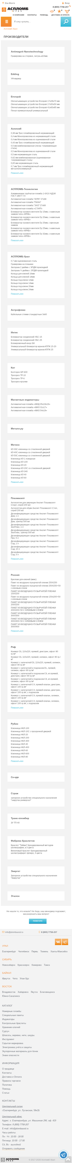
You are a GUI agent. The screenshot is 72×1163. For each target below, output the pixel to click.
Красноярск (23, 965)
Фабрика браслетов (23, 840)
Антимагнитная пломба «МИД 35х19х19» (30, 404)
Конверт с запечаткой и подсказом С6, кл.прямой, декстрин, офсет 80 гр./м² (34, 674)
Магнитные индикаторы (25, 399)
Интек (14, 332)
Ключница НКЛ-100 (20, 728)
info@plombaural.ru (14, 932)
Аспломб (16, 128)
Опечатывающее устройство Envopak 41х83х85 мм (35, 107)
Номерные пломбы (11, 1011)
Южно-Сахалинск (11, 996)
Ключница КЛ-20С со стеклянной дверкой (30, 468)
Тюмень (44, 951)
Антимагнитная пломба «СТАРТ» (26, 208)
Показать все (17, 173)
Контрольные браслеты (14, 1023)
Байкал (6, 973)
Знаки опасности (10, 1055)
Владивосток (8, 992)
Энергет (15, 871)
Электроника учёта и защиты (17, 1047)
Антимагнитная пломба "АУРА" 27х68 (28, 199)
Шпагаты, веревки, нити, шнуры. (18, 1035)
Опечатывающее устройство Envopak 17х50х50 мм (35, 104)
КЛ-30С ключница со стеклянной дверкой (30, 449)
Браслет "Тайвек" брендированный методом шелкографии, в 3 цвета (32, 846)
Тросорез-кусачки (19, 381)
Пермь (34, 951)
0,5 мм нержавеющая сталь (24, 154)
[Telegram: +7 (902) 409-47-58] (63, 1155)
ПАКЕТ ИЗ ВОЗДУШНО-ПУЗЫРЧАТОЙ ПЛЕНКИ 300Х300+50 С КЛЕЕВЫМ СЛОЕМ (33, 620)
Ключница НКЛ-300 (20, 741)
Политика (7, 1085)
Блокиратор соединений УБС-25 (26, 340)
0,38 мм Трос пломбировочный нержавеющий (32, 133)
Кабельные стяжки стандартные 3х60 (29, 314)
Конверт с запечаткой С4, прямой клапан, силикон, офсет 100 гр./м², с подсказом (35, 702)
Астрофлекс (18, 310)
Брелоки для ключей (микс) (24, 579)
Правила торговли (11, 1081)
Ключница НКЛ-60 (19, 750)
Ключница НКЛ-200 (20, 738)
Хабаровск (23, 992)
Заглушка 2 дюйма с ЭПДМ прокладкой (29, 267)
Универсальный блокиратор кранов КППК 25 (32, 349)
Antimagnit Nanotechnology (27, 51)
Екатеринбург (9, 951)
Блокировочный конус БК (23, 343)
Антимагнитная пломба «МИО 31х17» (29, 407)
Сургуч (5, 1031)
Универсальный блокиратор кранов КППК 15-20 (33, 346)
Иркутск (6, 978)
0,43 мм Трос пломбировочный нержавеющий (32, 143)
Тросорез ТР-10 (18, 375)
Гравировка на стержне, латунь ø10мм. (29, 56)
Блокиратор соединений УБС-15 (26, 337)
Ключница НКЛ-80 (19, 757)
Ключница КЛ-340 (19, 471)
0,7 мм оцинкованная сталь (24, 261)
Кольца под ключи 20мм (22, 286)
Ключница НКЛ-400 (20, 747)
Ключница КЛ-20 (18, 465)
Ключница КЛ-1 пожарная (23, 459)
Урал (5, 946)
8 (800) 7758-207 (61, 7)
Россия (15, 575)
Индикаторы (8, 1019)
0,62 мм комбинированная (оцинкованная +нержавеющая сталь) (31, 159)
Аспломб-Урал (10, 29)
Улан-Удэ (24, 978)
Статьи (5, 1093)
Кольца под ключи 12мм (22, 280)
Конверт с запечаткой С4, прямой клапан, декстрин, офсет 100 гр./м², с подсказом (35, 691)
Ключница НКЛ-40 (19, 744)
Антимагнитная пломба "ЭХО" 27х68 (28, 205)
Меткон (15, 444)
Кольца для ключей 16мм (23, 274)
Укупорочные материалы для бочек (20, 1051)
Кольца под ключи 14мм (22, 283)
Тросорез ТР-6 (18, 378)
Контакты (32, 15)
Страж (14, 793)
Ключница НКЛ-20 (19, 734)
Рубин (14, 723)
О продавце (8, 1069)
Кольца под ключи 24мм (22, 289)
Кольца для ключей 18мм (23, 277)
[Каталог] (6, 22)
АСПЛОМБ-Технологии (24, 189)
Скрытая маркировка (12, 1043)
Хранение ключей (11, 1027)
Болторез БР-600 (19, 372)
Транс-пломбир (20, 818)
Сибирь (7, 959)
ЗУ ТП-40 (15, 823)
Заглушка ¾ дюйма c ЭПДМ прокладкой (29, 270)
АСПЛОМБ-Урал (20, 256)
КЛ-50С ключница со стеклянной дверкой (30, 455)
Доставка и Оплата (12, 1077)
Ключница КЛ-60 (18, 478)
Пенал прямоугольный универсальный (29, 110)
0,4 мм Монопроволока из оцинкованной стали (33, 139)
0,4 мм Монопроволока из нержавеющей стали (33, 136)
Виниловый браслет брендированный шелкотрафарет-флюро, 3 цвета (29, 852)
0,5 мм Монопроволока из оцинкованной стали (33, 151)
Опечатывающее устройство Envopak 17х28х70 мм (35, 101)
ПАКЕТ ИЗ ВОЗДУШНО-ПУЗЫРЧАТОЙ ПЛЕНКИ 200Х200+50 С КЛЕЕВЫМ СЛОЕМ (33, 609)
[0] (52, 11)
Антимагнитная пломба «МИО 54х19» (29, 410)
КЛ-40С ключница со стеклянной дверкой (30, 452)
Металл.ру (17, 428)
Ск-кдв (15, 777)
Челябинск (23, 951)
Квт (13, 367)
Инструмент (8, 1039)
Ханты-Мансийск (59, 951)
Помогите (38, 921)
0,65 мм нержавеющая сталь (24, 163)
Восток (7, 986)
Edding (15, 74)
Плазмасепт (18, 498)
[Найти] (66, 22)
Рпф (13, 647)
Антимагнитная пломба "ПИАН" (26, 202)
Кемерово (37, 965)
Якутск (34, 992)
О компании (18, 15)
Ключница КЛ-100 (19, 462)
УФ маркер (16, 78)
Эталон (15, 896)
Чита (15, 978)
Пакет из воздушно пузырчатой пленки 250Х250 (34, 582)
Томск (47, 965)
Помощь (44, 15)
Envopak (16, 96)
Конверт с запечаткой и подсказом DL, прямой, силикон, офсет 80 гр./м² (33, 669)
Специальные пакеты (13, 1015)
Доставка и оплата (60, 15)
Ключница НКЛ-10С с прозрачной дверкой (31, 731)
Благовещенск (47, 992)
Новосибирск (8, 965)
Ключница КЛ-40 (18, 474)
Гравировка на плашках (22, 264)
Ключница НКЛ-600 (20, 753)
